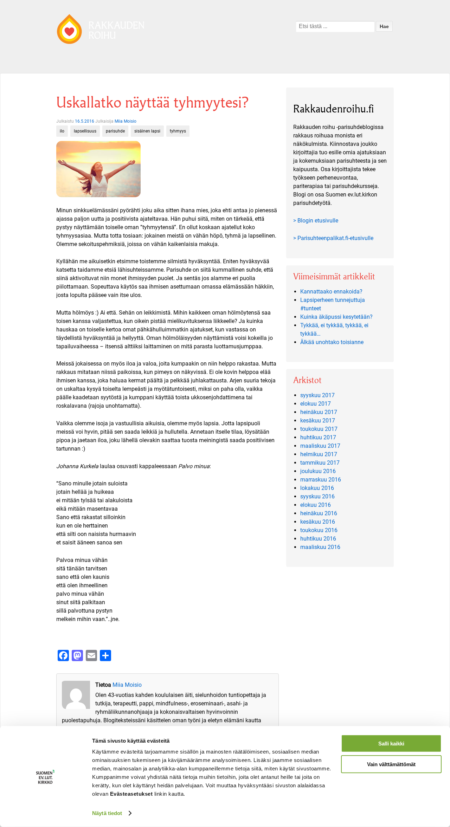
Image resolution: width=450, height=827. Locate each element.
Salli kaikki (391, 744)
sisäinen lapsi (147, 131)
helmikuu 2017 (318, 454)
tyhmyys (178, 131)
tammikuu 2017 (320, 462)
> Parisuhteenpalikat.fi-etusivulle (333, 238)
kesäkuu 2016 (317, 521)
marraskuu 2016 (320, 479)
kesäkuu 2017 (317, 420)
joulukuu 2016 (318, 471)
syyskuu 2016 (317, 496)
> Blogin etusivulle (315, 220)
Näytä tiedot (107, 813)
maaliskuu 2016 (320, 547)
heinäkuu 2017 (318, 412)
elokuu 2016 (315, 505)
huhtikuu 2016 (318, 538)
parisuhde (115, 131)
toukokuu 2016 (319, 530)
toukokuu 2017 (319, 429)
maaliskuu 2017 (320, 445)
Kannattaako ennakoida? (331, 291)
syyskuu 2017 (317, 395)
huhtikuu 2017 (318, 437)
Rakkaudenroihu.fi (333, 108)
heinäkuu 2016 (318, 513)
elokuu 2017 (315, 403)
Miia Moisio (125, 121)
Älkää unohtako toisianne (332, 342)
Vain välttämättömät (391, 764)
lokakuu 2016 (317, 488)
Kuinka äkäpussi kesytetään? (336, 317)
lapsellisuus (85, 131)
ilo (62, 131)
